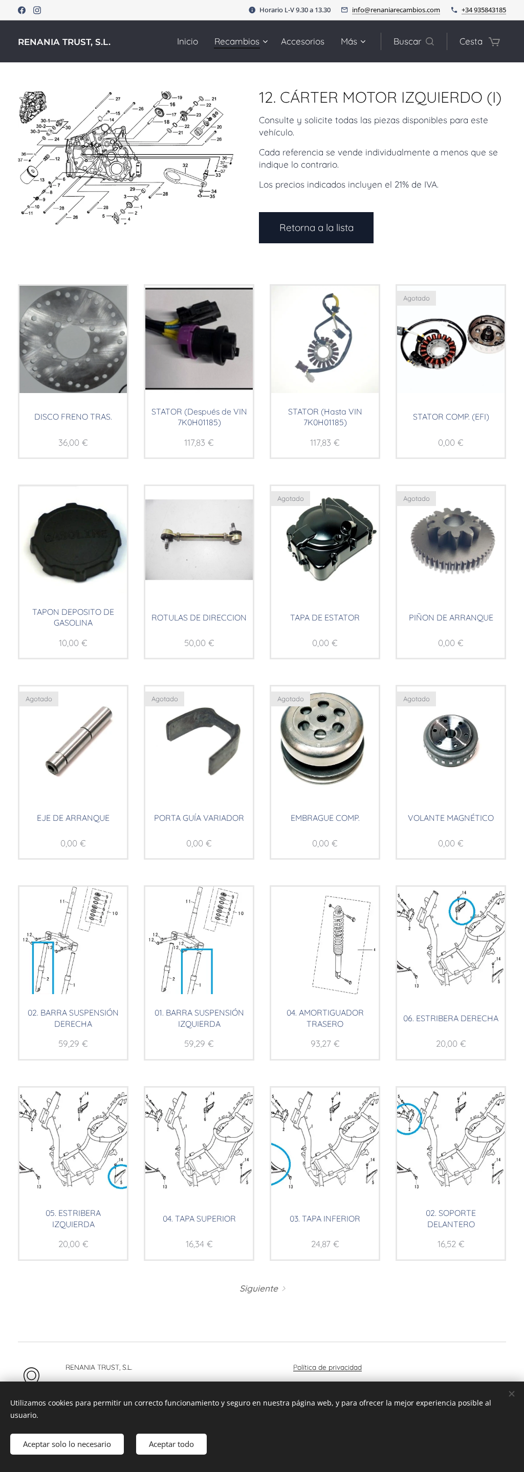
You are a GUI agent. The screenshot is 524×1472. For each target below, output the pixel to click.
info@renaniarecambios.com (396, 9)
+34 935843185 (484, 9)
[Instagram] (37, 10)
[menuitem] (190, 41)
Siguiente (258, 1288)
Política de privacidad (327, 1367)
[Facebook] (21, 10)
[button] (414, 41)
